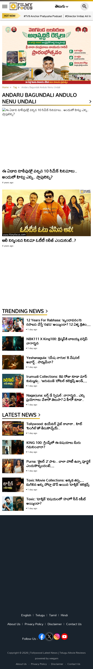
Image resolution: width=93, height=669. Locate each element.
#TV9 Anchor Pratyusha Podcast (43, 16)
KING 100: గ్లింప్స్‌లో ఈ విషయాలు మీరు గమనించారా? (53, 444)
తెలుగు (60, 6)
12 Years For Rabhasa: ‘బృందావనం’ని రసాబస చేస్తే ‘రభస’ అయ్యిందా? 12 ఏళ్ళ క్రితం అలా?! (56, 324)
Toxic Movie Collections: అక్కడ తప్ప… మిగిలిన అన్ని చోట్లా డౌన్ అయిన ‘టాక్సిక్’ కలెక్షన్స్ (57, 482)
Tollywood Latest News (44, 652)
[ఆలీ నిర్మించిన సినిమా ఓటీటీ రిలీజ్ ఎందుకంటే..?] (46, 213)
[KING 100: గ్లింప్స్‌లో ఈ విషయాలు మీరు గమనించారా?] (13, 447)
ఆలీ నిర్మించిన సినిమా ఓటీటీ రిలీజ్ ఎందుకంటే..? (39, 240)
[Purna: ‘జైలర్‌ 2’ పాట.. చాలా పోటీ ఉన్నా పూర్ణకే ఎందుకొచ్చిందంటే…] (13, 466)
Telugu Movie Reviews (72, 652)
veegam (53, 658)
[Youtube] (64, 636)
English (26, 615)
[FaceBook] (41, 636)
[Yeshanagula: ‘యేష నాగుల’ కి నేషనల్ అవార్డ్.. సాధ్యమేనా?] (13, 362)
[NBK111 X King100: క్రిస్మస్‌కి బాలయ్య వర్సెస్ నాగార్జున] (13, 343)
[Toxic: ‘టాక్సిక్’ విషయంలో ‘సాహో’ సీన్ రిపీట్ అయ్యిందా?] (13, 503)
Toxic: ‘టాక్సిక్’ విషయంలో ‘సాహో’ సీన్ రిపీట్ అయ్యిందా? (56, 501)
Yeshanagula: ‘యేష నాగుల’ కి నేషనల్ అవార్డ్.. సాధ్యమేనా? (53, 359)
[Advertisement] (34, 280)
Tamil (52, 615)
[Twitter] (49, 636)
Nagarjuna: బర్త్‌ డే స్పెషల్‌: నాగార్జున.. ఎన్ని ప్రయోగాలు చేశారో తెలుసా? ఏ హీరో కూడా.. (55, 397)
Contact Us (74, 624)
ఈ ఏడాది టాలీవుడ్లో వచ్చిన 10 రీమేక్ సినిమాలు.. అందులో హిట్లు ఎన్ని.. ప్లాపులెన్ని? (39, 174)
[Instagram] (57, 636)
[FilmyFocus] (21, 6)
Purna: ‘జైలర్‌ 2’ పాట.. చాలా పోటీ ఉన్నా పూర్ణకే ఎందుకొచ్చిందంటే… (58, 463)
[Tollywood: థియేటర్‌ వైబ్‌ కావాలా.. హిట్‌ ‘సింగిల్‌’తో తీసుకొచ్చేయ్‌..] (13, 428)
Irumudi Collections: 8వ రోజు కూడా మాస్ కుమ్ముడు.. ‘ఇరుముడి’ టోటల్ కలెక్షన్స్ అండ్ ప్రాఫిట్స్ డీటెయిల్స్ (56, 381)
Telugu (40, 615)
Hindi (64, 615)
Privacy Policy (34, 624)
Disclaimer (55, 624)
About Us (13, 624)
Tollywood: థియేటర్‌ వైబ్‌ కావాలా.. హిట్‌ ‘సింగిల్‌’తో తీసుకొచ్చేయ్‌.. (54, 426)
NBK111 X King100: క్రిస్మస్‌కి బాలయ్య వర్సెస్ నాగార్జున (57, 341)
